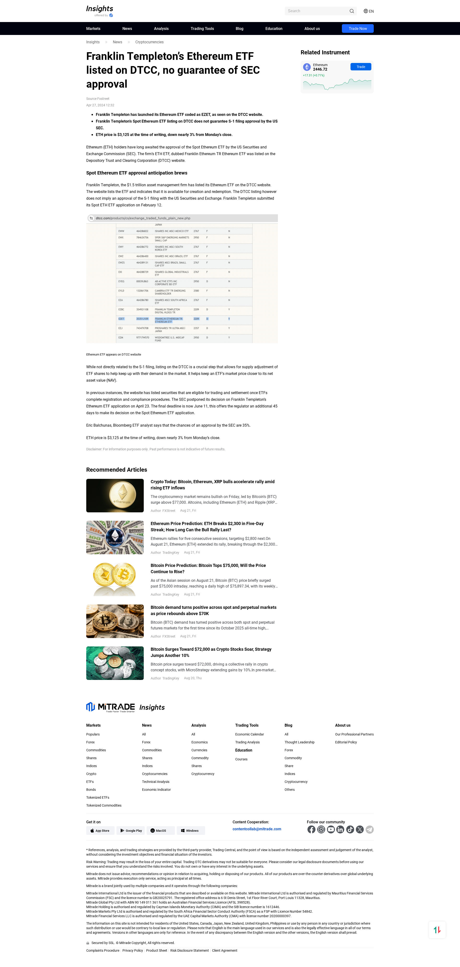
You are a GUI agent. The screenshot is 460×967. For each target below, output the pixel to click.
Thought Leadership (300, 742)
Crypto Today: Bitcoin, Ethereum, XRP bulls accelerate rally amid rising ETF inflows (213, 485)
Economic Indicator (156, 789)
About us (312, 28)
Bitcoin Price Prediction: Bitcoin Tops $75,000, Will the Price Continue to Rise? (208, 568)
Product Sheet (156, 950)
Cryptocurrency (202, 774)
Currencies (199, 750)
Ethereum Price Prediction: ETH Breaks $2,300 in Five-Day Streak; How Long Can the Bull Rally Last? (207, 526)
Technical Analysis (155, 782)
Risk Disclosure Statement (189, 950)
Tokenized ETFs (97, 797)
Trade (361, 66)
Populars (93, 734)
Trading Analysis (247, 742)
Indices (91, 766)
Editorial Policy (346, 742)
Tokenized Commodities (103, 805)
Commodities (96, 750)
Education (273, 28)
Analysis (161, 28)
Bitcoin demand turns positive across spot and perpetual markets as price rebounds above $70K (213, 610)
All (144, 734)
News (127, 28)
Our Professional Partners (354, 734)
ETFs (90, 782)
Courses (241, 759)
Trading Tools (202, 28)
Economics (199, 742)
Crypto (91, 774)
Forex (90, 742)
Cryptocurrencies (149, 42)
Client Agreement (224, 950)
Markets (93, 28)
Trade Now (358, 28)
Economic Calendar (249, 734)
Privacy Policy (132, 950)
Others (290, 789)
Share (289, 766)
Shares (91, 758)
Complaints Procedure (102, 950)
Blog (239, 28)
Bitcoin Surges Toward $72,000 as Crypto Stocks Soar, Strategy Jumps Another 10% (211, 652)
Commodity (200, 758)
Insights (93, 42)
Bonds (91, 789)
